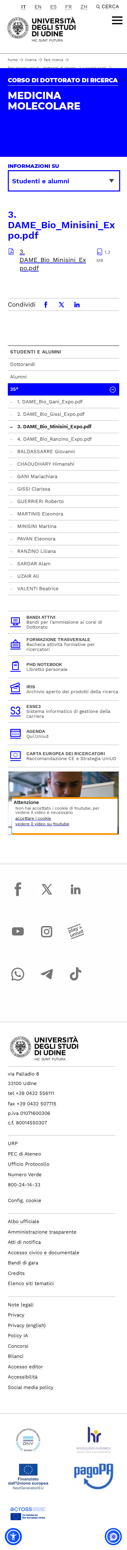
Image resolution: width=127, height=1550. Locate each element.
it (23, 7)
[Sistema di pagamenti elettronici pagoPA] (93, 1479)
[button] (13, 1536)
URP (13, 1143)
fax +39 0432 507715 (32, 1104)
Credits (16, 1273)
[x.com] (47, 895)
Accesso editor (25, 1367)
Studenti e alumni (35, 352)
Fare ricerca (53, 60)
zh (84, 7)
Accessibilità (22, 1377)
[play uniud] (75, 938)
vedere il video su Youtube (42, 824)
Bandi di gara (23, 1263)
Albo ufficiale (23, 1221)
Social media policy (30, 1387)
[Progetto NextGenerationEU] (28, 1479)
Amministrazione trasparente (42, 1232)
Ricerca (30, 60)
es (53, 7)
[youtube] (18, 938)
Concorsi (18, 1346)
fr (68, 7)
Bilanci (15, 1356)
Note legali (21, 1305)
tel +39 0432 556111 (31, 1093)
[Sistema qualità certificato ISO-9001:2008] (28, 1442)
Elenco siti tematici (31, 1283)
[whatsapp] (18, 980)
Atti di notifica (24, 1242)
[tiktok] (75, 980)
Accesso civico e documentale (43, 1253)
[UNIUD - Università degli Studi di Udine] (41, 28)
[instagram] (47, 938)
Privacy (16, 1315)
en (38, 7)
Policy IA (18, 1336)
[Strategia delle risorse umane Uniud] (93, 1442)
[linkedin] (75, 895)
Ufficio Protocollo (28, 1164)
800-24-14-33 (24, 1185)
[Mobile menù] (117, 20)
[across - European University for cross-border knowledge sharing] (28, 1516)
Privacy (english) (27, 1325)
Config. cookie (24, 1200)
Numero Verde (25, 1175)
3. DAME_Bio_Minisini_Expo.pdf (53, 260)
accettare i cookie (33, 818)
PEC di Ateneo (24, 1154)
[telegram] (47, 980)
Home (13, 60)
